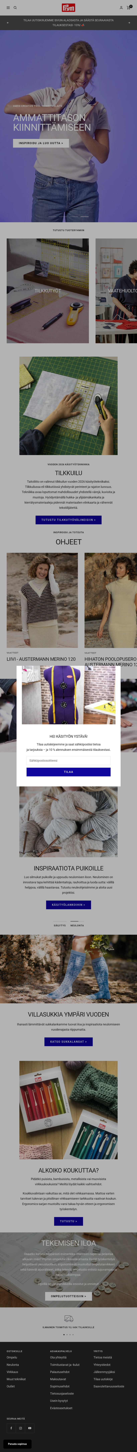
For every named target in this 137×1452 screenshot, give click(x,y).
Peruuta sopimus (17, 1443)
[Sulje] (115, 671)
